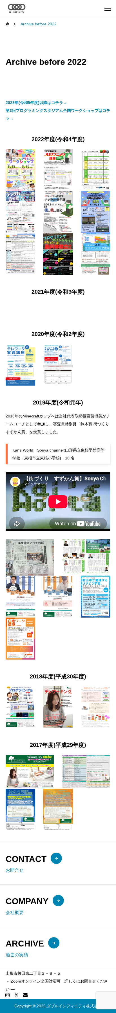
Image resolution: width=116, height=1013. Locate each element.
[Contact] (25, 994)
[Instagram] (7, 994)
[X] (16, 994)
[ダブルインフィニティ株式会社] (17, 8)
